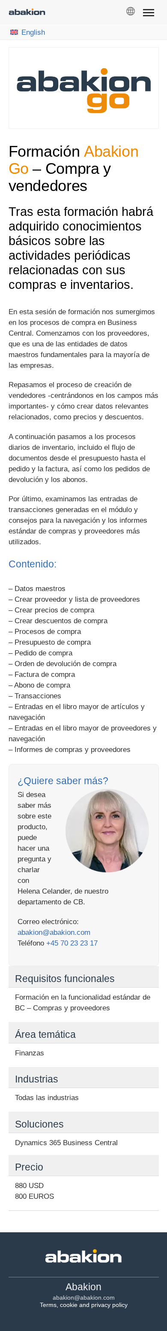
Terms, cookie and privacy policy (84, 1304)
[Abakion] (27, 13)
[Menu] (148, 14)
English (33, 32)
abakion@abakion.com (54, 932)
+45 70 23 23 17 (72, 943)
